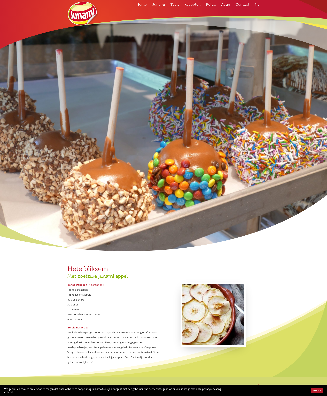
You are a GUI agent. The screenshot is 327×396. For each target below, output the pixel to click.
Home (141, 4)
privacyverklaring (211, 389)
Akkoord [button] (317, 390)
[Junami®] (82, 14)
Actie (225, 4)
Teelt (174, 4)
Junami (158, 4)
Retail (211, 4)
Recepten (192, 4)
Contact (242, 4)
